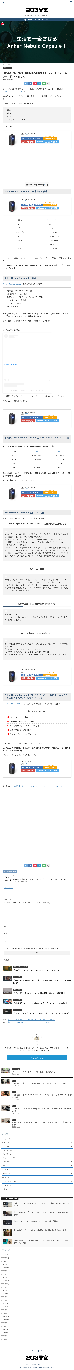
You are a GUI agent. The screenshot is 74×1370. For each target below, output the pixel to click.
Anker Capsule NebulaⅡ (13, 284)
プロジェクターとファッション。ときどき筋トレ (37, 1364)
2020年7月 (4, 1329)
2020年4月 (4, 1339)
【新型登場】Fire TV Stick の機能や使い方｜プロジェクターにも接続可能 (40, 1003)
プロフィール (25, 1351)
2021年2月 (4, 1306)
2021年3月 (4, 1303)
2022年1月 (4, 1277)
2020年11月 (5, 1316)
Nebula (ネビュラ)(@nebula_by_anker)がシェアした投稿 (27, 390)
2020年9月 (4, 1323)
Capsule (37, 451)
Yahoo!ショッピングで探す (47, 142)
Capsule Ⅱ (60, 451)
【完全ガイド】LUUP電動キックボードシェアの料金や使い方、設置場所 (30, 1022)
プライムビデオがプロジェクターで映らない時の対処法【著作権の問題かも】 (41, 1013)
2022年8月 (4, 1271)
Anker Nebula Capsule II (14, 92)
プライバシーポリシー (45, 1351)
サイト (5, 941)
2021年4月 (4, 1300)
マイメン (55, 1351)
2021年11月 (5, 1280)
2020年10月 (5, 1319)
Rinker (26, 134)
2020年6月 (4, 1332)
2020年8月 (4, 1326)
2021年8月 (4, 1290)
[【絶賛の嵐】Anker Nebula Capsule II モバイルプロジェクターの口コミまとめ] (39, 83)
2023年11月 (5, 1258)
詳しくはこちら (37, 1058)
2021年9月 (4, 1287)
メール (6, 933)
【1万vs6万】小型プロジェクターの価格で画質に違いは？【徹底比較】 (39, 993)
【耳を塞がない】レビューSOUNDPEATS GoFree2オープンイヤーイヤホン (39, 1083)
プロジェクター (8, 888)
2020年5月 (4, 1336)
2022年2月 (4, 1274)
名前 (5, 926)
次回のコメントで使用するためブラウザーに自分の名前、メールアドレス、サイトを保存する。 (32, 948)
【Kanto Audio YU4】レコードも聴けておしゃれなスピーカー (34, 1072)
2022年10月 (5, 1267)
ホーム (18, 1351)
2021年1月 (4, 1310)
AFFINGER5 (52, 1367)
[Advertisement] (37, 168)
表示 (45, 185)
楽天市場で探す (28, 142)
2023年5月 (4, 1261)
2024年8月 (4, 1254)
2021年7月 (4, 1293)
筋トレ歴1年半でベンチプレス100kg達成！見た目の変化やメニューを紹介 (41, 1230)
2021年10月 (5, 1284)
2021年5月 (4, 1297)
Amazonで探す (50, 139)
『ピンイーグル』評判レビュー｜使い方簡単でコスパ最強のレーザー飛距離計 (31, 1020)
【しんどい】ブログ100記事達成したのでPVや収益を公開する (36, 1221)
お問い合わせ (34, 1351)
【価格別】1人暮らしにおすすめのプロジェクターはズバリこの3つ (39, 786)
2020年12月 (5, 1313)
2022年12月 (5, 1264)
